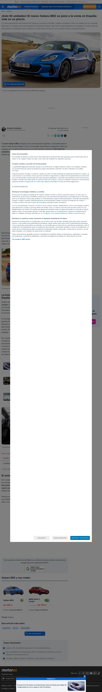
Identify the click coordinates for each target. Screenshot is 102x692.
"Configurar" (47, 213)
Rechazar (42, 538)
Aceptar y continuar (80, 538)
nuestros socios (41, 205)
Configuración (60, 538)
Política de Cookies (49, 179)
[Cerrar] (84, 676)
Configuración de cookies (32, 181)
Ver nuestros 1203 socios (21, 239)
